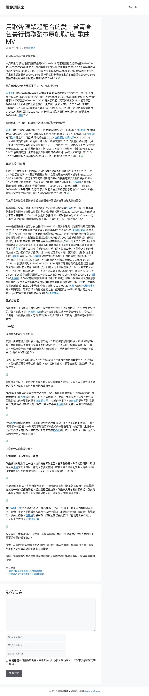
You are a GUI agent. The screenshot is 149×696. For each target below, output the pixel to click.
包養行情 (34, 519)
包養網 (9, 93)
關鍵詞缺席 (15, 7)
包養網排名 (88, 285)
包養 (20, 115)
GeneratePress (92, 691)
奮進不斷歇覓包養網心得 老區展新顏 (25, 570)
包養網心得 (42, 400)
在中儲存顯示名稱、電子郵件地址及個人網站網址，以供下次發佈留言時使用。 (52, 662)
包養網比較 (68, 137)
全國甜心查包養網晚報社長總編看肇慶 (26, 574)
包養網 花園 (34, 311)
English (133, 7)
